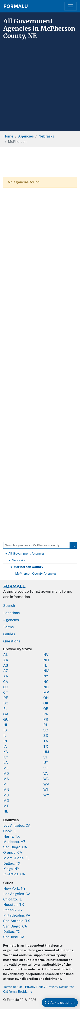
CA (5, 682)
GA (6, 714)
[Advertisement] (40, 83)
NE (5, 811)
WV (46, 784)
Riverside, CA (14, 874)
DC (5, 703)
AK (5, 660)
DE (5, 698)
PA (45, 714)
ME (6, 768)
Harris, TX (11, 836)
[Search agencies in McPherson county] (73, 545)
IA (5, 746)
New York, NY (14, 888)
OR (45, 709)
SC (45, 730)
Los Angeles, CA (17, 825)
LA (5, 762)
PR (45, 719)
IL (4, 735)
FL (5, 709)
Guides (9, 634)
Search (9, 605)
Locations (11, 613)
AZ (5, 671)
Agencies (11, 620)
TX (45, 746)
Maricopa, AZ (14, 842)
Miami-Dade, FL (16, 858)
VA (45, 773)
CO (5, 687)
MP (46, 692)
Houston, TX (13, 904)
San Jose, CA (14, 937)
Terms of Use (13, 987)
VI (45, 757)
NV (45, 655)
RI (45, 725)
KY (5, 757)
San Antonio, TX (16, 921)
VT (45, 768)
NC (45, 682)
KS (5, 752)
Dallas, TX (11, 863)
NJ (45, 665)
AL (5, 655)
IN (5, 741)
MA (6, 779)
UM (46, 752)
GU (6, 719)
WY (46, 795)
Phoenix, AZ (13, 910)
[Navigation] (70, 6)
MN (6, 789)
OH (46, 698)
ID (5, 730)
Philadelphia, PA (16, 915)
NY (45, 676)
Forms (8, 627)
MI (5, 784)
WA (46, 779)
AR (5, 676)
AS (5, 665)
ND (46, 687)
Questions (11, 641)
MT (6, 806)
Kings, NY (11, 869)
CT (5, 692)
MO (6, 800)
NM (46, 671)
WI (45, 789)
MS (6, 795)
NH (46, 660)
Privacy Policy (35, 987)
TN (45, 741)
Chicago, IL (12, 899)
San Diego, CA (15, 847)
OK (45, 703)
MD (6, 773)
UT (45, 762)
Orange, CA (12, 852)
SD (45, 735)
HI (5, 725)
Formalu (15, 6)
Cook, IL (10, 831)
